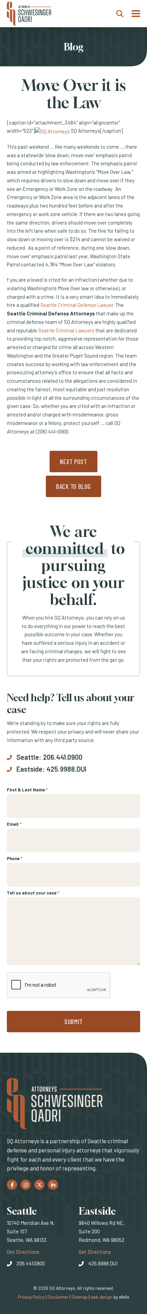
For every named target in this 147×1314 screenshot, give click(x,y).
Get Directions (23, 1251)
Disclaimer (58, 1297)
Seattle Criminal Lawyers (66, 330)
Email (14, 824)
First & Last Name (27, 789)
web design (101, 1297)
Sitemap (79, 1297)
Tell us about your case (33, 893)
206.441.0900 (62, 757)
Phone (14, 858)
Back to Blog (73, 486)
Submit (73, 1021)
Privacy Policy (31, 1297)
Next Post (73, 461)
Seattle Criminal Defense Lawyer (76, 305)
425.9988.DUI (66, 769)
